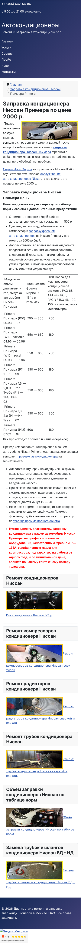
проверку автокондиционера (38, 456)
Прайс (6, 59)
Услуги (6, 47)
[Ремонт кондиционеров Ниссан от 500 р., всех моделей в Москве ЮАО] (34, 600)
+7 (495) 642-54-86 (16, 4)
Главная (7, 41)
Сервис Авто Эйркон (17, 169)
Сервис (7, 53)
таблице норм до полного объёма (36, 521)
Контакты (9, 72)
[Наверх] (74, 936)
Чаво (5, 65)
